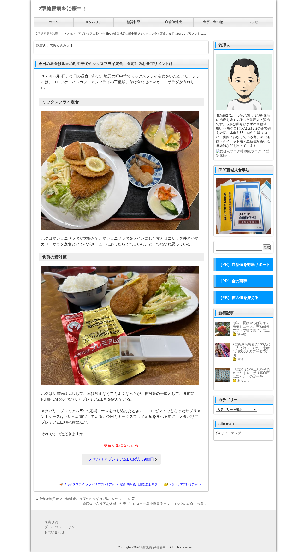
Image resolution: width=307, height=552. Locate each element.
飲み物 (241, 334)
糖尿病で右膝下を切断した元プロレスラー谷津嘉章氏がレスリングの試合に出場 (143, 504)
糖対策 (131, 484)
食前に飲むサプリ (148, 484)
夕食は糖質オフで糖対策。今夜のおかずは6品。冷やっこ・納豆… (88, 499)
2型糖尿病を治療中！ (154, 547)
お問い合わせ (54, 532)
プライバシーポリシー (61, 527)
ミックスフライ (74, 484)
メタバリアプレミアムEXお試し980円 (121, 459)
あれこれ (243, 380)
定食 (123, 484)
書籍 (240, 359)
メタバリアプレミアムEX (102, 484)
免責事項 (51, 522)
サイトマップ (231, 433)
